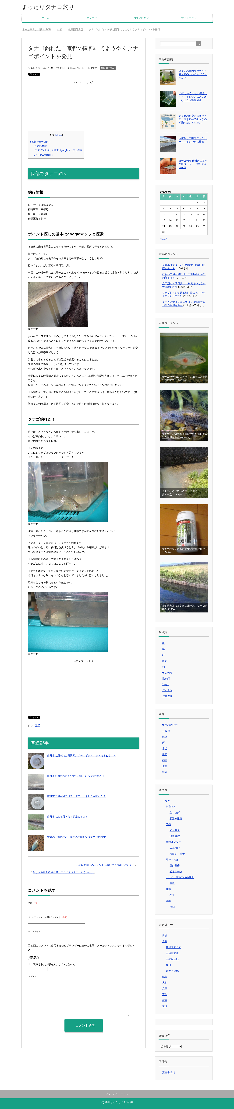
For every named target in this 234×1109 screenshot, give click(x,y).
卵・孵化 (175, 830)
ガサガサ (167, 696)
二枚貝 (166, 731)
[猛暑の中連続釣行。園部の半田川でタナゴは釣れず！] (36, 848)
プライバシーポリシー (118, 1094)
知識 (168, 901)
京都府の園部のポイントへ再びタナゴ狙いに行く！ (105, 865)
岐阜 (164, 1000)
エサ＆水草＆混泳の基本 (180, 877)
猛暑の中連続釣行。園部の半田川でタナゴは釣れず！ (77, 837)
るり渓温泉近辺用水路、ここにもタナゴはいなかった (63, 872)
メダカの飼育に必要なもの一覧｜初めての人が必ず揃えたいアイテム (193, 119)
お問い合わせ (141, 18)
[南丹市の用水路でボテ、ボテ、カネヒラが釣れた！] (36, 807)
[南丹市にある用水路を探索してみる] (36, 828)
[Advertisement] (83, 107)
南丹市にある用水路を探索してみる (67, 816)
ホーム (45, 18)
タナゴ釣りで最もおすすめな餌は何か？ (185, 549)
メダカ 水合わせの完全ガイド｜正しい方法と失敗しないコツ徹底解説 (193, 96)
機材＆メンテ (173, 842)
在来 (172, 895)
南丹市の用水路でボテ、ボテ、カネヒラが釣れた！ (76, 796)
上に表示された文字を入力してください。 (52, 964)
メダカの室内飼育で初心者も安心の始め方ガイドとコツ (193, 74)
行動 (172, 906)
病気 (164, 760)
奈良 (164, 1006)
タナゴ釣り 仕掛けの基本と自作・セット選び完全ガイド (193, 164)
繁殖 (168, 824)
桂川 (168, 965)
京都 (164, 941)
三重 (164, 994)
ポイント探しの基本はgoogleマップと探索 (57, 150)
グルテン (167, 690)
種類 (164, 754)
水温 (164, 748)
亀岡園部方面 (107, 68)
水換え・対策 (177, 853)
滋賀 (164, 976)
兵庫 (164, 988)
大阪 (164, 982)
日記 (164, 935)
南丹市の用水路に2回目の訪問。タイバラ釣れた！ (76, 776)
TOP (38, 29)
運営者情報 (168, 1072)
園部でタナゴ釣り (40, 141)
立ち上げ (175, 812)
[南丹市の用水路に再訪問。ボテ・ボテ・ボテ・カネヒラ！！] (36, 766)
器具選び (175, 848)
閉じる (58, 135)
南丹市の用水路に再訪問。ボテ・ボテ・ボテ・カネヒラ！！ (81, 755)
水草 (164, 766)
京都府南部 (172, 959)
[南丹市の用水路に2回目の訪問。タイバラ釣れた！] (36, 787)
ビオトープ (176, 871)
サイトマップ (188, 18)
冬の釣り (167, 672)
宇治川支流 (172, 953)
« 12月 (164, 238)
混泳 (164, 736)
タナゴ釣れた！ (43, 154)
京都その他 (172, 971)
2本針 (165, 684)
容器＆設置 (176, 818)
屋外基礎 (175, 865)
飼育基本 (171, 806)
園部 (37, 725)
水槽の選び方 (169, 725)
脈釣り (166, 661)
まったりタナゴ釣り (47, 7)
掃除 (164, 772)
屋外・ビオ (172, 859)
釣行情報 (40, 146)
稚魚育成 (175, 836)
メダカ (166, 801)
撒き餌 (166, 678)
